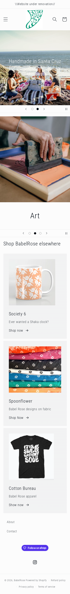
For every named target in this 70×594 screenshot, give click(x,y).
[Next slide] (44, 109)
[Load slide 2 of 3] (35, 233)
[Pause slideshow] (66, 109)
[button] (5, 19)
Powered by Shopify (36, 580)
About (11, 522)
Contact (12, 531)
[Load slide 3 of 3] (40, 233)
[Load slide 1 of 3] (29, 233)
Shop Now (16, 418)
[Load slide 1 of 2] (32, 109)
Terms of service (46, 586)
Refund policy (58, 580)
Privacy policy (26, 586)
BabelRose (19, 580)
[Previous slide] (26, 109)
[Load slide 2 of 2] (37, 109)
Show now (16, 505)
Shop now (16, 330)
